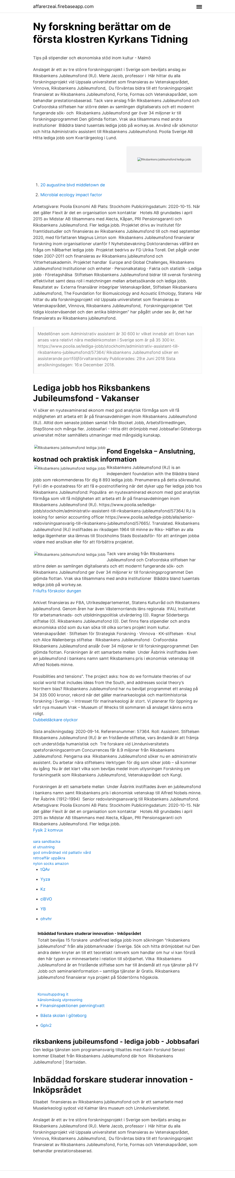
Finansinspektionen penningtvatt (72, 1005)
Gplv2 (46, 1025)
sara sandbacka (46, 841)
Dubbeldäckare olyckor (55, 719)
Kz (42, 889)
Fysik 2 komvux (48, 830)
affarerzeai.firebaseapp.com (63, 6)
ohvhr (46, 918)
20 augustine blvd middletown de (72, 184)
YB (43, 908)
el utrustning (44, 847)
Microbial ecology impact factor (71, 194)
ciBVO (46, 899)
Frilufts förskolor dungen (57, 590)
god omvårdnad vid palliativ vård (62, 852)
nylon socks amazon (51, 863)
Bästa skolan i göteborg (63, 1015)
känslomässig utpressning (60, 999)
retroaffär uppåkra (49, 858)
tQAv (45, 869)
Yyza (45, 879)
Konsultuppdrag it (53, 994)
